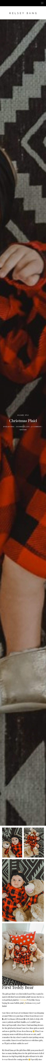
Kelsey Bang (9, 427)
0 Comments (37, 427)
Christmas (23, 1000)
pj (24, 1003)
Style (27, 415)
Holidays (20, 415)
